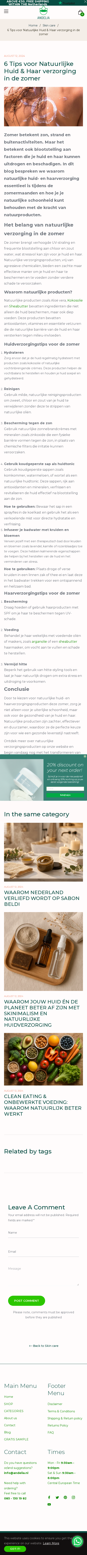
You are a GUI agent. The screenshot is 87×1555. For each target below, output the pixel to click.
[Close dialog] (85, 756)
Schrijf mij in (65, 795)
